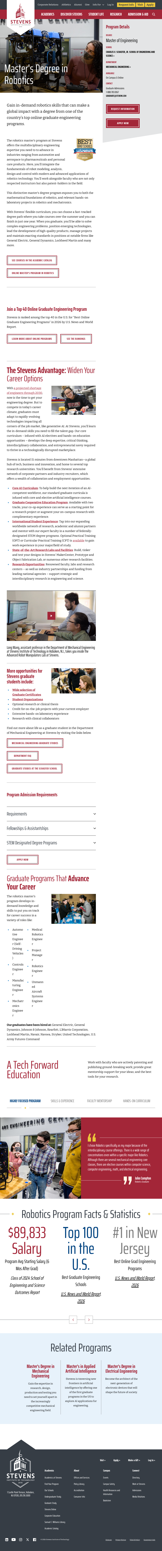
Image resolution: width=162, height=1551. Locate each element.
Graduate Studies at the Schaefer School (34, 768)
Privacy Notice (120, 1540)
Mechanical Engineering (117, 67)
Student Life (96, 14)
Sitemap (109, 1540)
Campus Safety (109, 1484)
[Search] (153, 14)
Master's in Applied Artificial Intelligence (81, 1369)
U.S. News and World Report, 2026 (81, 1297)
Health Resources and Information (111, 1492)
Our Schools (49, 1490)
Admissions (136, 1490)
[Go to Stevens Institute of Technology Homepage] (20, 1468)
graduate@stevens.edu (116, 96)
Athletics (66, 4)
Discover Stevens (71, 14)
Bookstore (107, 1500)
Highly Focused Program (25, 1101)
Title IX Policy (135, 1540)
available (78, 540)
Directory (136, 1478)
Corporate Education (52, 1516)
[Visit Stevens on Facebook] (34, 1539)
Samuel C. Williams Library (55, 1522)
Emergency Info (149, 1540)
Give (87, 4)
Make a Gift (133, 1460)
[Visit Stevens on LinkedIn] (6, 1539)
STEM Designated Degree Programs (32, 842)
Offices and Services (82, 1478)
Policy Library (79, 1484)
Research (116, 14)
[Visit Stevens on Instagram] (20, 1539)
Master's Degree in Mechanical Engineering (40, 1371)
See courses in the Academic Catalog (32, 260)
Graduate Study (50, 1503)
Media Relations (138, 1497)
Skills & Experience (62, 1101)
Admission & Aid (138, 14)
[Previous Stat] (73, 1320)
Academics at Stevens (53, 1478)
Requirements (17, 814)
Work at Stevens (138, 1484)
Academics (47, 14)
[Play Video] (51, 616)
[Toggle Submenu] (103, 5)
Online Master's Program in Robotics (33, 273)
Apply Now (123, 123)
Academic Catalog (51, 1528)
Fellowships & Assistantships (27, 828)
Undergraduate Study (53, 1497)
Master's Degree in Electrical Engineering (121, 1369)
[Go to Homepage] (20, 18)
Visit (140, 4)
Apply (150, 4)
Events (105, 1478)
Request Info (126, 4)
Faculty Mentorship (99, 1101)
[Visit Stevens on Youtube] (13, 1539)
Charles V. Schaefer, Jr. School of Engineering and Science (130, 54)
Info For (97, 4)
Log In (110, 4)
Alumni (78, 4)
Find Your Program (52, 1484)
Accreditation (79, 1490)
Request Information (123, 109)
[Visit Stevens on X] (27, 1539)
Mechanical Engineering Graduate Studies (35, 743)
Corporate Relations (48, 4)
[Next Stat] (89, 1320)
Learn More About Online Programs (32, 339)
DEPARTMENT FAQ (22, 756)
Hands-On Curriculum (136, 1101)
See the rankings (76, 339)
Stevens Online (50, 1509)
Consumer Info (79, 1497)
